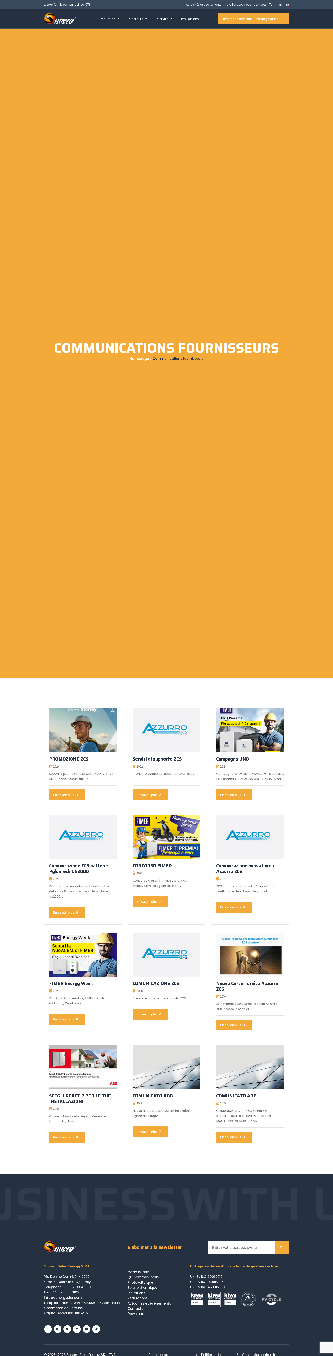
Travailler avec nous (237, 5)
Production (106, 18)
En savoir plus (63, 794)
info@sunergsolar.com (63, 1297)
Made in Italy (138, 1272)
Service (162, 18)
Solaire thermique (142, 1287)
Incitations (136, 1293)
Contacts (260, 5)
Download (136, 1314)
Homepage (139, 358)
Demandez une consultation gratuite (250, 18)
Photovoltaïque (140, 1282)
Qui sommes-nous (143, 1277)
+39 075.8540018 (77, 1287)
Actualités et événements (203, 5)
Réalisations (189, 18)
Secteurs (136, 18)
